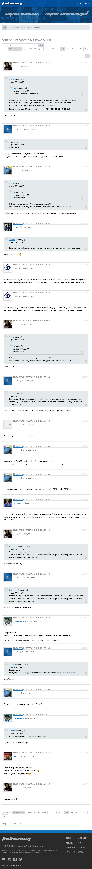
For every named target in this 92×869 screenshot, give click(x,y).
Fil (14, 67)
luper (15, 268)
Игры (80, 843)
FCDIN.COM (12, 3)
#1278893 (84, 167)
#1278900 (84, 321)
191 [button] (53, 49)
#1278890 (84, 126)
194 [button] (68, 49)
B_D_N (11, 79)
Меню (79, 4)
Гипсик (16, 757)
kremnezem (18, 621)
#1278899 (84, 293)
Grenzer (16, 425)
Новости (68, 838)
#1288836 (84, 714)
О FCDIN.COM (70, 852)
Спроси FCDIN (83, 848)
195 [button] (72, 49)
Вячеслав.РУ (18, 503)
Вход (87, 4)
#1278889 (84, 63)
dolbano (17, 171)
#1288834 (84, 648)
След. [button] (87, 49)
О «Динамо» (83, 838)
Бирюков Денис (16, 866)
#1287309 (84, 574)
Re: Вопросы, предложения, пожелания (31, 63)
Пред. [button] (40, 49)
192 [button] (58, 49)
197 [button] (81, 49)
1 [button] (45, 49)
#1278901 (84, 377)
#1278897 (84, 223)
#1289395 (84, 753)
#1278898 (84, 265)
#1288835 (84, 689)
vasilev (16, 227)
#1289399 (84, 784)
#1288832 (84, 618)
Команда (69, 843)
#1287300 (84, 499)
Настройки (7, 812)
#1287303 (84, 530)
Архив (80, 852)
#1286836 (84, 474)
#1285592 (84, 446)
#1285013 (84, 421)
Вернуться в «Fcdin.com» (12, 823)
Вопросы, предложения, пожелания (26, 40)
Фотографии (70, 848)
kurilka (16, 88)
